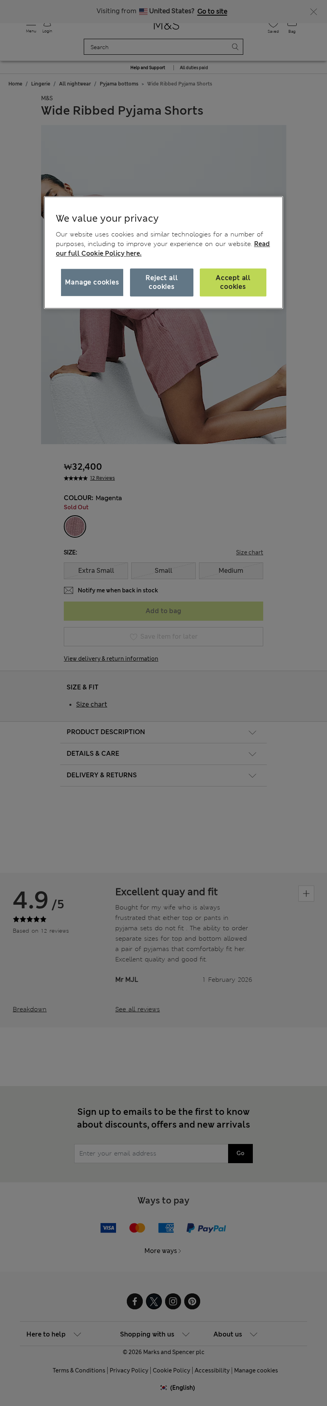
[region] (163, 252)
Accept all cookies (233, 282)
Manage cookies (92, 282)
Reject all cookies (161, 282)
